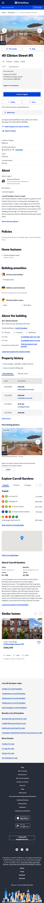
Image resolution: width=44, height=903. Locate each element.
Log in (8, 469)
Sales (4, 12)
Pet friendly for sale (10, 758)
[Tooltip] (22, 368)
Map (33, 49)
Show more (6, 418)
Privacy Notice (22, 803)
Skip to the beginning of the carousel (22, 664)
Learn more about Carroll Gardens (15, 605)
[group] (22, 640)
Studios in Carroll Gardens (12, 689)
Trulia (22, 871)
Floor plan (13, 49)
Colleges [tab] (27, 485)
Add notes (11, 112)
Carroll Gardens (14, 66)
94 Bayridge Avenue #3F (14, 644)
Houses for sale (8, 753)
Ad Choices (22, 807)
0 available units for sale (30, 337)
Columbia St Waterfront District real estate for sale (22, 733)
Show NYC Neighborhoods (22, 838)
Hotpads (22, 875)
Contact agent (22, 94)
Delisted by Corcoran (26, 389)
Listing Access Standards (22, 811)
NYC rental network (22, 778)
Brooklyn (11, 12)
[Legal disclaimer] (13, 150)
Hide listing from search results (17, 126)
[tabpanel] (22, 399)
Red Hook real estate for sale (13, 728)
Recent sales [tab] (23, 374)
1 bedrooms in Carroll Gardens (13, 693)
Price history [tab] (8, 374)
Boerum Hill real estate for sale (14, 719)
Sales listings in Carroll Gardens (14, 708)
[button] (40, 485)
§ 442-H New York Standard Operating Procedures (25, 864)
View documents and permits (29, 345)
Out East (22, 878)
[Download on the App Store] (22, 818)
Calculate (19, 150)
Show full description (10, 221)
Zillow (22, 868)
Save (33, 102)
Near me (22, 785)
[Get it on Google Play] (22, 826)
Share (13, 102)
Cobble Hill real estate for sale (14, 723)
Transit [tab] (5, 485)
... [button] (18, 12)
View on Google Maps (10, 555)
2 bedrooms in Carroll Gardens (13, 698)
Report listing (10, 131)
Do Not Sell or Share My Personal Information (22, 796)
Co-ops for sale (8, 748)
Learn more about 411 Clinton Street (16, 352)
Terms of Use (22, 793)
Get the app (37, 7)
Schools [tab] (16, 485)
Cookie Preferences (23, 800)
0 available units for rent (30, 340)
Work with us (22, 774)
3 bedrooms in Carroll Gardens (13, 703)
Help (22, 789)
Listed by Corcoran (25, 398)
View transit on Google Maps (13, 525)
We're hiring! (22, 771)
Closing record (23, 407)
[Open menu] (3, 3)
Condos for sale (8, 744)
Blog (22, 767)
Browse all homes (22, 782)
